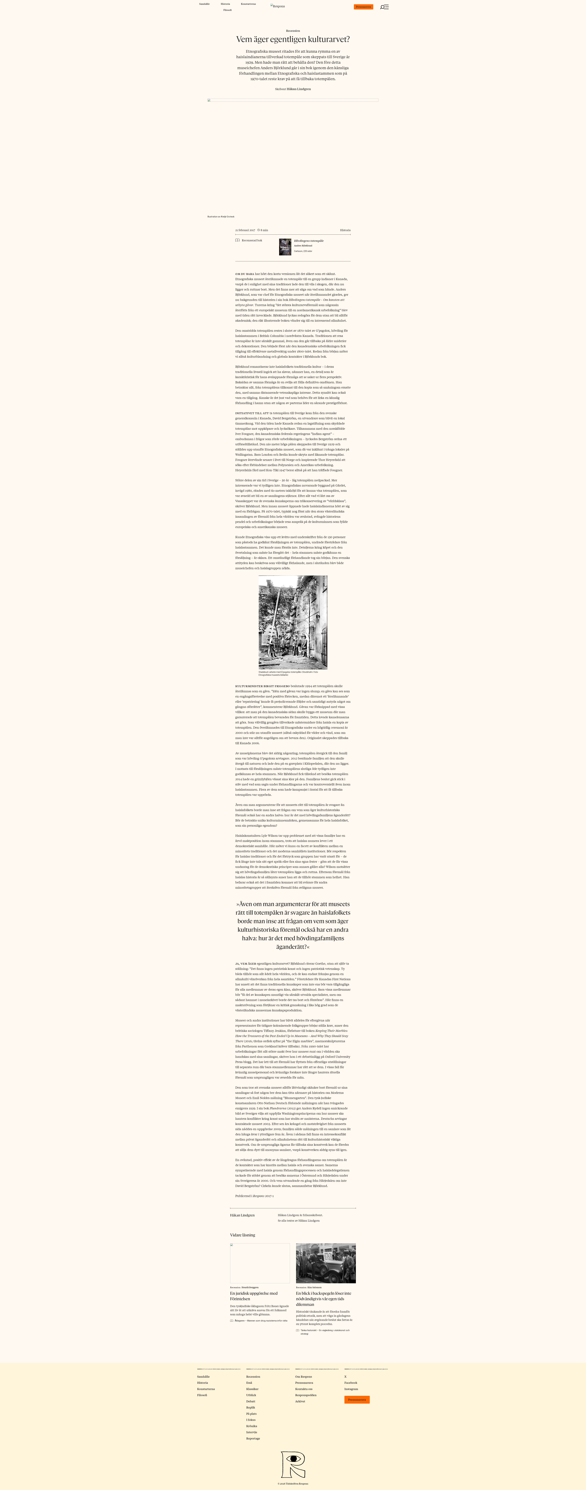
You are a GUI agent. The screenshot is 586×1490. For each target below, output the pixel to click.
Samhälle (204, 3)
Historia (225, 3)
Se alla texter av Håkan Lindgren (299, 1220)
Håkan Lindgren (299, 89)
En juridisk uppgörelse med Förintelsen (254, 1296)
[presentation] (260, 1263)
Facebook (350, 1382)
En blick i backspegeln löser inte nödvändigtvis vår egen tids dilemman (323, 1299)
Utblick (251, 1395)
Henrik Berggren (250, 1287)
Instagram (351, 1389)
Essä (249, 1382)
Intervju (251, 1432)
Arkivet (300, 1401)
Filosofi (227, 10)
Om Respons (303, 1376)
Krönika (251, 1426)
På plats (251, 1413)
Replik (250, 1407)
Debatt (250, 1401)
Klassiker (252, 1389)
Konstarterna (248, 3)
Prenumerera (363, 6)
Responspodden (306, 1395)
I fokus (250, 1419)
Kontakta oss (303, 1389)
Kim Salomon (314, 1287)
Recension (293, 30)
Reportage (253, 1438)
